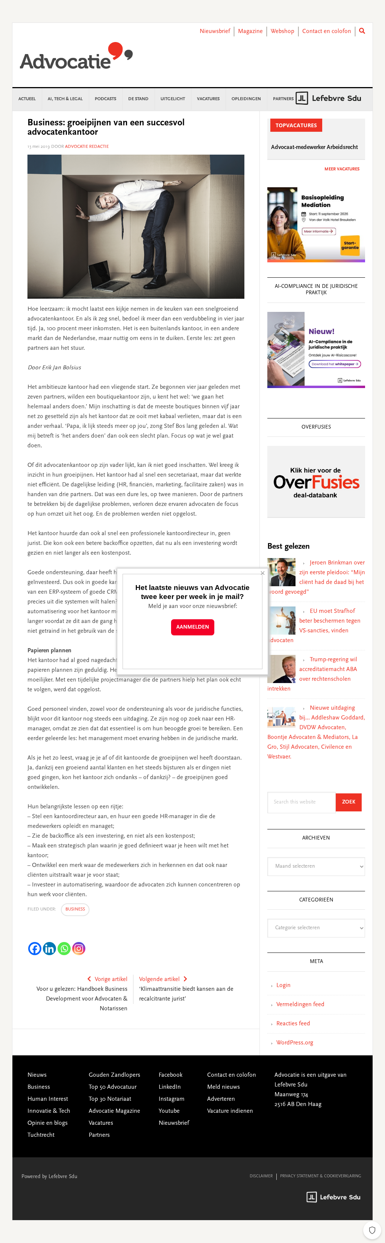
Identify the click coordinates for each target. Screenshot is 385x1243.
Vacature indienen (230, 1111)
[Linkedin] (49, 948)
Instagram (172, 1099)
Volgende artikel (159, 980)
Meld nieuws (223, 1087)
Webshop (282, 32)
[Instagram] (78, 948)
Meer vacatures (341, 169)
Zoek (352, 802)
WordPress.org (294, 1043)
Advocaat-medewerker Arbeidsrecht (314, 147)
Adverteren (221, 1099)
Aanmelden (192, 627)
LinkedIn (170, 1087)
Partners (99, 1135)
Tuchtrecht (41, 1135)
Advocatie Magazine (114, 1111)
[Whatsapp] (64, 948)
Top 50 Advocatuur (112, 1087)
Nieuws (37, 1075)
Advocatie (76, 59)
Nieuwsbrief (215, 32)
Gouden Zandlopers (114, 1075)
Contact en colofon (326, 32)
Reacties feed (293, 1024)
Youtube (169, 1111)
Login (283, 986)
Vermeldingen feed (300, 1005)
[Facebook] (34, 948)
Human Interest (47, 1099)
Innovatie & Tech (48, 1111)
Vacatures (101, 1123)
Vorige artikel (111, 980)
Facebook (170, 1075)
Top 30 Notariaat (110, 1099)
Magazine (250, 32)
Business (75, 909)
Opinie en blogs (47, 1123)
